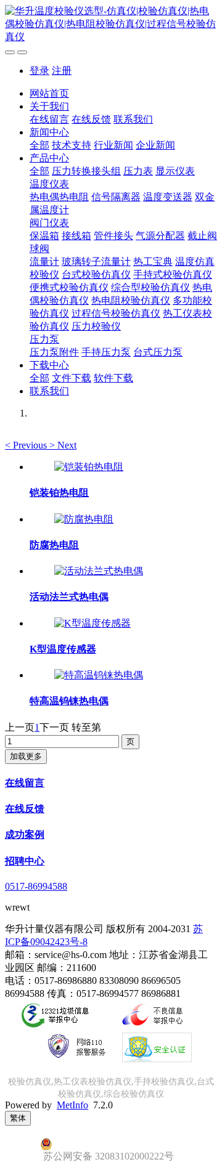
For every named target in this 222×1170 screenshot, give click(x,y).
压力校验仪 (96, 326)
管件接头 (113, 235)
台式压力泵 (158, 352)
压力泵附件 (54, 352)
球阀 (39, 248)
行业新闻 (113, 145)
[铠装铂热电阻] (88, 466)
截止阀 (202, 235)
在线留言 (49, 119)
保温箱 (44, 235)
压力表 (138, 171)
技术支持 (71, 145)
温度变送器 (167, 197)
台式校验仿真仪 (96, 274)
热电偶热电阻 (59, 197)
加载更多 (26, 756)
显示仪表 (175, 171)
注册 (62, 70)
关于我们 (49, 106)
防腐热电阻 (54, 545)
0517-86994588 (36, 886)
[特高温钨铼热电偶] (98, 675)
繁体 (18, 1118)
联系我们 (133, 119)
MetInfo (72, 1105)
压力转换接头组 (86, 171)
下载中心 (49, 365)
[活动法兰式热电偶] (98, 571)
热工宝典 (153, 261)
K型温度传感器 (63, 649)
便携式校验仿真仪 (69, 287)
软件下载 (113, 378)
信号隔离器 (116, 197)
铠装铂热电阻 (59, 492)
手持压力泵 (106, 352)
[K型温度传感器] (92, 623)
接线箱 (76, 235)
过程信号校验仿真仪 (116, 313)
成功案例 (24, 834)
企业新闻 (155, 145)
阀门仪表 (49, 222)
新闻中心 (49, 132)
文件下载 (71, 378)
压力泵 (44, 339)
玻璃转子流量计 (96, 261)
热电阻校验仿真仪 (130, 300)
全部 (39, 145)
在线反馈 (91, 119)
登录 (39, 70)
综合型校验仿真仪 (150, 287)
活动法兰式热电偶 (69, 596)
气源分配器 (160, 235)
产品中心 (49, 158)
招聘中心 (24, 861)
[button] (27, 445)
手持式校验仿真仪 (172, 274)
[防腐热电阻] (83, 519)
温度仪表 (49, 184)
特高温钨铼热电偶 (69, 701)
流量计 (44, 261)
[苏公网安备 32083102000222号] (111, 1144)
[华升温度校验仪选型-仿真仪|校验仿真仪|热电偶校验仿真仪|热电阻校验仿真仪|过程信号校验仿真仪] (111, 24)
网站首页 (49, 93)
